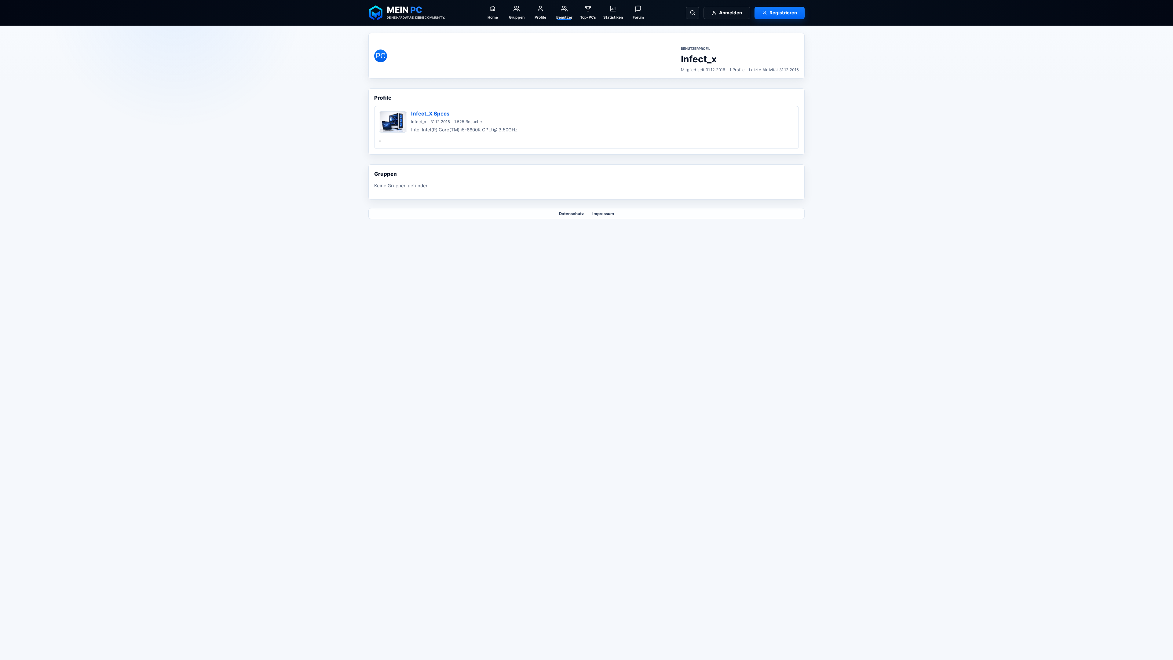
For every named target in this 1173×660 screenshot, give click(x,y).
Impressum (603, 213)
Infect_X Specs (430, 114)
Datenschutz (571, 213)
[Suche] (692, 13)
